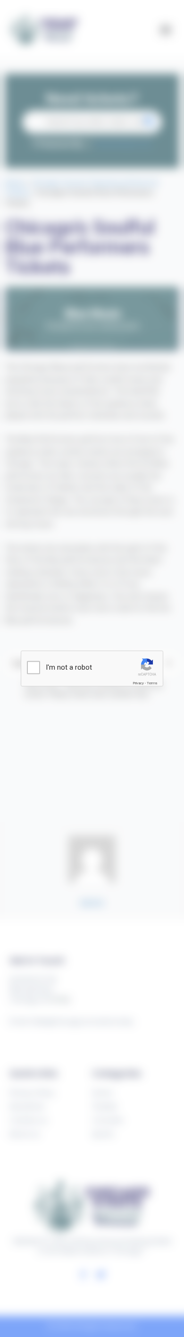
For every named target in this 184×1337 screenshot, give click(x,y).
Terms (152, 683)
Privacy (138, 683)
